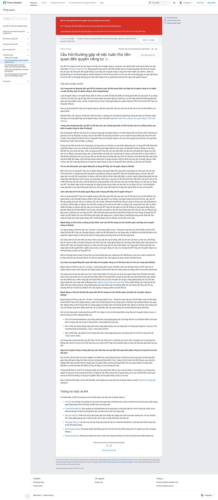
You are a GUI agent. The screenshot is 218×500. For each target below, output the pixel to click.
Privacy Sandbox (65, 49)
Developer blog (38, 482)
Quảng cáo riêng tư (58, 3)
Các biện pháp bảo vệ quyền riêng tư (82, 3)
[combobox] (159, 3)
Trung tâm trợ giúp (145, 380)
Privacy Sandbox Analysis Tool (167, 482)
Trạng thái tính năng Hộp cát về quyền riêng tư (76, 31)
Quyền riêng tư (48, 495)
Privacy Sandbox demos (165, 486)
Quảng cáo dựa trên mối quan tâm (110, 282)
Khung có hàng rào (72, 436)
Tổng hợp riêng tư (72, 422)
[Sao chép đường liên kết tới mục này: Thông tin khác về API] (90, 391)
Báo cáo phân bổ (71, 415)
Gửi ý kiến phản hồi (148, 55)
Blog (101, 3)
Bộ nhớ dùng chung (72, 429)
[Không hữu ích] (156, 49)
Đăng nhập (211, 3)
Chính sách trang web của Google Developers (118, 462)
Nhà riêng (200, 3)
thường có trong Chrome (77, 69)
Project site (99, 482)
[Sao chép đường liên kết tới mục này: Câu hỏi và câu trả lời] (85, 84)
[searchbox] (15, 18)
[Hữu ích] (152, 49)
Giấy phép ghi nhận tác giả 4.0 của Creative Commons (116, 460)
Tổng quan (33, 3)
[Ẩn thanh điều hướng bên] (27, 496)
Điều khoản (37, 495)
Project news (38, 486)
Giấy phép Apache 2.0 (66, 462)
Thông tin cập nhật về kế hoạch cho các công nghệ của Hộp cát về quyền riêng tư (92, 26)
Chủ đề (68, 402)
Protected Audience (73, 409)
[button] (13, 32)
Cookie (44, 3)
